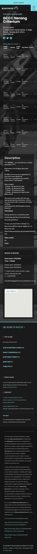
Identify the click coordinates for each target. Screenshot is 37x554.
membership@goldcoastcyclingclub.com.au (20, 281)
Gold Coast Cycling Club (11, 14)
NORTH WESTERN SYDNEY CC (13, 348)
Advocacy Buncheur (16, 439)
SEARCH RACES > (14, 327)
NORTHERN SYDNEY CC (11, 357)
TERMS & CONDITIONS (15, 548)
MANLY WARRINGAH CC (11, 352)
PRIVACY (5, 548)
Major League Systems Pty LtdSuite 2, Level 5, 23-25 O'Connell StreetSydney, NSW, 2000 (14, 400)
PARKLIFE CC (7, 366)
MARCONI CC (8, 362)
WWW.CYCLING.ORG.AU (10, 387)
